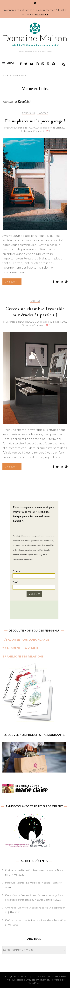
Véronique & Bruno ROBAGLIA (22, 321)
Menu (11, 63)
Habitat (42, 113)
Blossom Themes (39, 979)
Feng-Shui (28, 113)
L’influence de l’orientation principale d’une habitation (35, 920)
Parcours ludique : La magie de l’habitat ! (28, 882)
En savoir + (41, 14)
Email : (16, 582)
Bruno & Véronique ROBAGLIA (23, 127)
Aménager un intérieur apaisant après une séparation (35, 907)
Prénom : (17, 571)
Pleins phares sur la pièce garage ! (35, 121)
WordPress (34, 983)
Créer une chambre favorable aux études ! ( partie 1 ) (35, 312)
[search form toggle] (63, 65)
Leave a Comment (34, 131)
